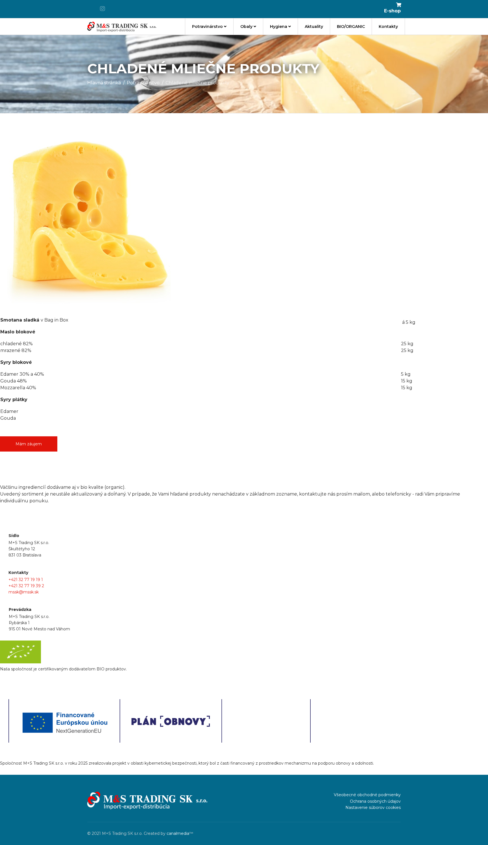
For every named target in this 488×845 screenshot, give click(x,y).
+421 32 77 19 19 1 (25, 579)
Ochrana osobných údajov (375, 801)
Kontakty (388, 26)
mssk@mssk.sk (23, 592)
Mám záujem (29, 443)
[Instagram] (102, 8)
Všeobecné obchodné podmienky (367, 794)
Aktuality (314, 26)
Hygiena (278, 26)
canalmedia (178, 833)
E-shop (392, 11)
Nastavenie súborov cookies (373, 807)
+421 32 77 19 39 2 (26, 585)
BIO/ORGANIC (351, 26)
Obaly (246, 26)
